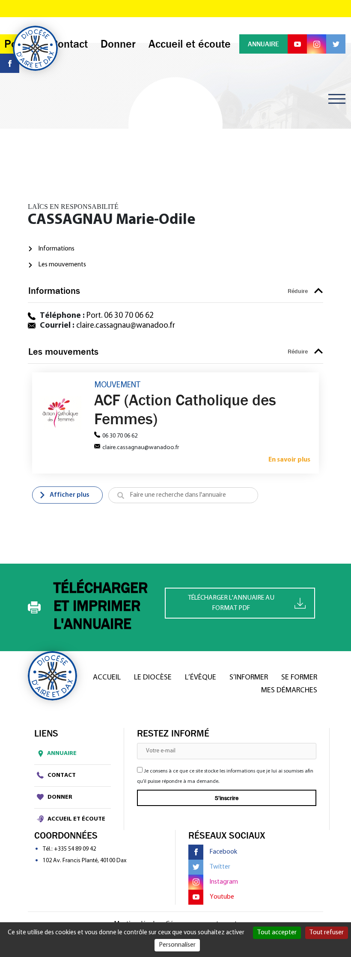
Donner (59, 797)
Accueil (107, 678)
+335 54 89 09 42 (75, 849)
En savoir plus (289, 459)
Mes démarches (289, 690)
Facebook (223, 851)
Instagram (224, 882)
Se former (299, 678)
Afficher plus (69, 495)
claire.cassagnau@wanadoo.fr (125, 326)
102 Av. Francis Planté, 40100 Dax (84, 860)
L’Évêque (200, 678)
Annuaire (62, 753)
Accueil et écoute (75, 819)
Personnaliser (177, 945)
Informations (56, 248)
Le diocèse (153, 678)
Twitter (220, 866)
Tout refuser (326, 932)
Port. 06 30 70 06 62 (120, 316)
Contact (61, 775)
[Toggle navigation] (337, 99)
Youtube (222, 897)
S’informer (248, 678)
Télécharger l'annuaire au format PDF (231, 603)
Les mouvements (62, 264)
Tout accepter (277, 932)
